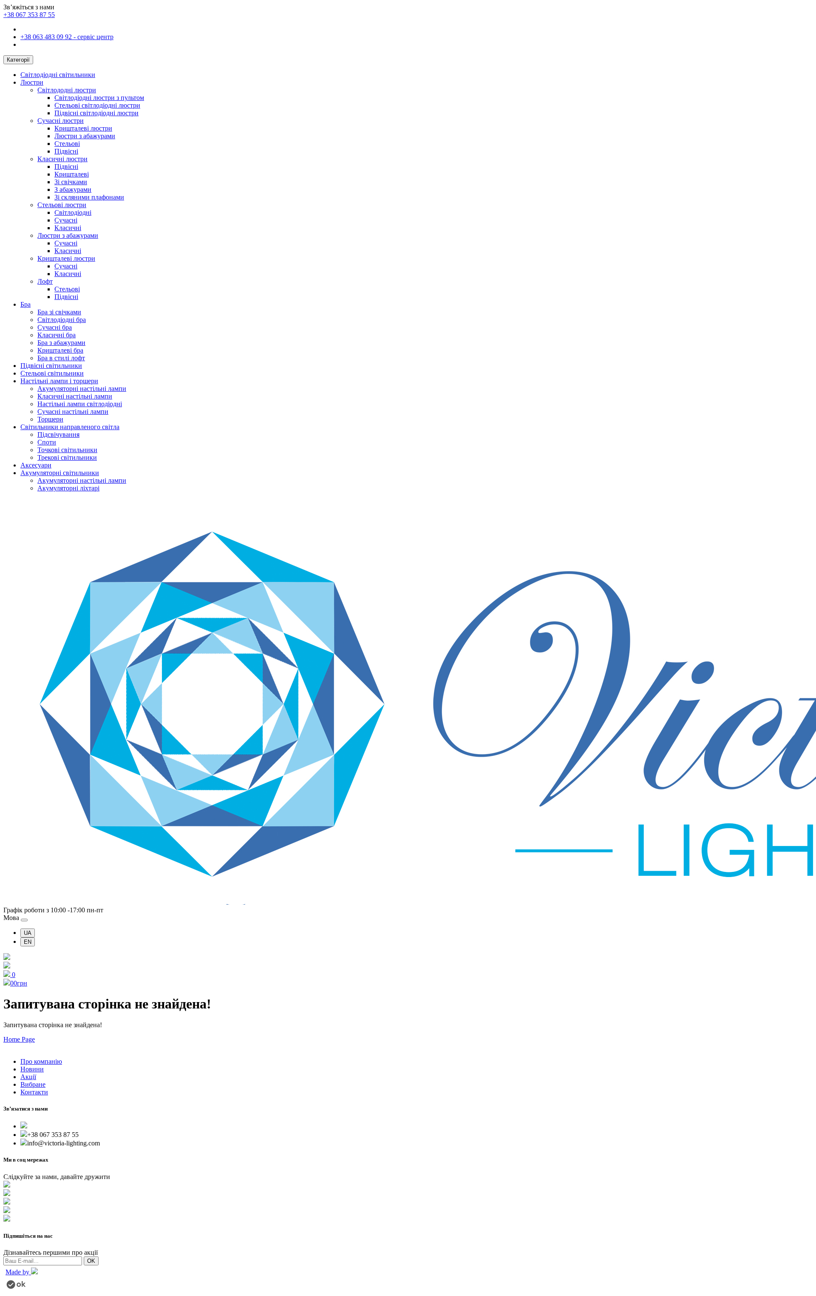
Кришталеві (71, 174)
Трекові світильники (67, 457)
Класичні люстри (62, 158)
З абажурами (72, 189)
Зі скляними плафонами (89, 197)
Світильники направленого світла (69, 426)
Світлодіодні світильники (57, 74)
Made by (18, 1272)
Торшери (50, 419)
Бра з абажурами (61, 342)
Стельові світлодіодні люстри (97, 105)
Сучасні (65, 220)
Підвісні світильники (51, 365)
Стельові (67, 143)
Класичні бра (56, 335)
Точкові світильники (67, 449)
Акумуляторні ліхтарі (68, 488)
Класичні (67, 227)
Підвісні (66, 151)
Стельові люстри (61, 204)
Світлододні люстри (66, 90)
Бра (25, 304)
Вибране (32, 1084)
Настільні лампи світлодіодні (79, 403)
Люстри (31, 82)
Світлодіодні (72, 212)
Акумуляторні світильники (59, 472)
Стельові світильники (52, 373)
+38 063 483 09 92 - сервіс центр (66, 36)
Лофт (45, 281)
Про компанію (41, 1061)
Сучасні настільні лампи (72, 411)
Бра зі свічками (59, 312)
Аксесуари (35, 465)
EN (27, 942)
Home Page (19, 1039)
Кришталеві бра (60, 350)
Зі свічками (70, 181)
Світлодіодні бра (61, 319)
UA (27, 933)
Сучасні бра (54, 327)
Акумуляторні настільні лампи (81, 388)
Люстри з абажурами (84, 136)
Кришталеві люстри (83, 128)
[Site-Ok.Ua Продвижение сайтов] (16, 1286)
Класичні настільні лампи (74, 396)
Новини (32, 1069)
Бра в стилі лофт (61, 358)
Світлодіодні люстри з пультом (99, 97)
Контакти (34, 1092)
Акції (28, 1076)
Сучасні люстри (60, 120)
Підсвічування (58, 434)
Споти (46, 442)
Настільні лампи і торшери (59, 381)
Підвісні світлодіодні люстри (96, 113)
